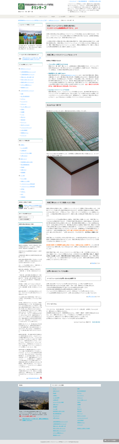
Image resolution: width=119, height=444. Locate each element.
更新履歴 (23, 172)
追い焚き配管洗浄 (25, 96)
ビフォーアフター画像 (26, 153)
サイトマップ (56, 415)
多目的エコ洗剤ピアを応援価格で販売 (33, 205)
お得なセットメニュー (25, 68)
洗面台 (22, 109)
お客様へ (22, 144)
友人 (22, 194)
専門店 (22, 189)
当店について (23, 159)
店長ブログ (72, 16)
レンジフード (24, 101)
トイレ (22, 114)
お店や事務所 (24, 130)
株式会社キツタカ (70, 75)
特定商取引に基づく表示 (27, 162)
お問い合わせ (82, 16)
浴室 (22, 93)
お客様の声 (23, 150)
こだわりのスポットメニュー (27, 90)
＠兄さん (23, 191)
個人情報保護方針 (25, 164)
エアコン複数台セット (26, 85)
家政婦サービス (24, 87)
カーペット (23, 122)
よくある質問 (62, 16)
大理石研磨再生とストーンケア (28, 72)
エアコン (23, 99)
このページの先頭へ (111, 440)
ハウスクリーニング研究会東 (28, 184)
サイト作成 (23, 178)
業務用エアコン (24, 132)
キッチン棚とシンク (25, 106)
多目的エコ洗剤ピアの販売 (83, 428)
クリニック (23, 135)
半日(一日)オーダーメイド (27, 79)
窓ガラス (23, 117)
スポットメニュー (43, 16)
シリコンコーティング (26, 127)
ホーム (21, 16)
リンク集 (22, 175)
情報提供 (23, 197)
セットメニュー (31, 16)
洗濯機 (22, 112)
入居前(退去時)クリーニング (27, 74)
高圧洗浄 (23, 119)
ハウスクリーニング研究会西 (28, 186)
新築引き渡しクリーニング (27, 82)
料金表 (53, 16)
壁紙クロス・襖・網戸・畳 (27, 77)
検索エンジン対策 (25, 181)
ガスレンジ (23, 104)
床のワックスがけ (25, 125)
